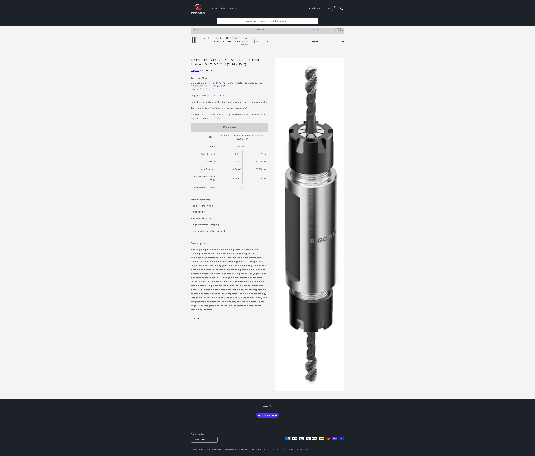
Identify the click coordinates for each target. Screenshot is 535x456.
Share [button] (196, 318)
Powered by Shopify (215, 449)
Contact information (290, 449)
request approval (216, 86)
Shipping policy (274, 449)
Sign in (334, 8)
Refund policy (230, 449)
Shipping (194, 89)
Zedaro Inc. (202, 449)
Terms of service (258, 449)
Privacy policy (244, 449)
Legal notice (305, 449)
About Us (267, 406)
